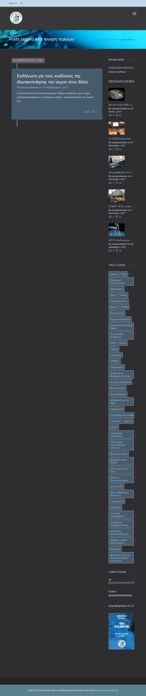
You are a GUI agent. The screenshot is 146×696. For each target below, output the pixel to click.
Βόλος (113, 307)
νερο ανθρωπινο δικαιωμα (119, 494)
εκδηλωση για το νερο (119, 401)
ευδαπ (113, 427)
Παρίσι (114, 349)
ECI (124, 274)
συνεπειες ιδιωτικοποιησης (119, 532)
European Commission (117, 281)
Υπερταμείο (116, 367)
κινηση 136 (116, 486)
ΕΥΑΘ (124, 307)
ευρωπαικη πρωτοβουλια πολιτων (117, 445)
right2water (116, 289)
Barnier (114, 274)
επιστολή (115, 421)
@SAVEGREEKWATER (121, 582)
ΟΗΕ (113, 343)
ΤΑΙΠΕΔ (114, 361)
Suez (113, 295)
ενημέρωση (116, 409)
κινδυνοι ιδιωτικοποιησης (119, 479)
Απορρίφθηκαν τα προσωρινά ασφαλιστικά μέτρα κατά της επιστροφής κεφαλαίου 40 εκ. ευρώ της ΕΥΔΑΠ (121, 172)
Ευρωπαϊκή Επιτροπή (116, 335)
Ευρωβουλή (117, 313)
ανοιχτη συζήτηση (120, 382)
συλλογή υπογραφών (117, 515)
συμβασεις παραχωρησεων (119, 523)
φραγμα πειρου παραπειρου (118, 541)
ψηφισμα (115, 548)
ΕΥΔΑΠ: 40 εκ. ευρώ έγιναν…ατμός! (121, 206)
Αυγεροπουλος (118, 301)
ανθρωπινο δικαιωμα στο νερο (120, 374)
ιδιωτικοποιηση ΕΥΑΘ (118, 461)
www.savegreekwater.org (107, 690)
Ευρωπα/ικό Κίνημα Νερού (121, 326)
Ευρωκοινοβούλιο (120, 319)
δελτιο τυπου (117, 388)
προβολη (115, 507)
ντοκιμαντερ (116, 501)
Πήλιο (122, 343)
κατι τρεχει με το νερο (119, 470)
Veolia (123, 295)
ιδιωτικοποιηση (118, 453)
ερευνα (128, 421)
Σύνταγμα (115, 355)
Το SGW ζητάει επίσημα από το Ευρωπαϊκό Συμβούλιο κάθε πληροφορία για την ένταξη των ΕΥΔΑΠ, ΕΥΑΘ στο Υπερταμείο (121, 138)
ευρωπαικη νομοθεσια (116, 434)
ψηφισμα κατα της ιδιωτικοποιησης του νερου (120, 557)
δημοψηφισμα (118, 394)
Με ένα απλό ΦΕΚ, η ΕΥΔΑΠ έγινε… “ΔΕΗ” (121, 104)
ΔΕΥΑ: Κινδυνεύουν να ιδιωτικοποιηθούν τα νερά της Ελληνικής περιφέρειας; (121, 240)
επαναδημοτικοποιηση (122, 415)
